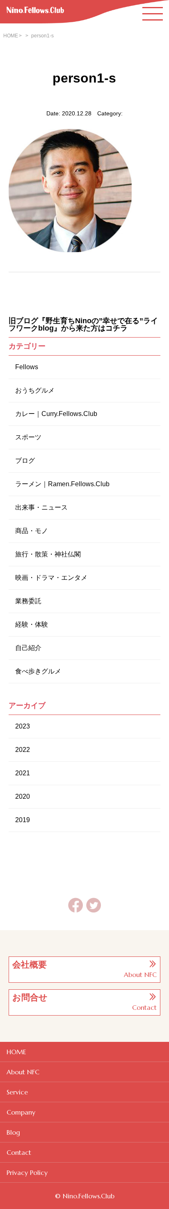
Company (21, 1112)
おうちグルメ (35, 390)
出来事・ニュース (41, 507)
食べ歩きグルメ (38, 671)
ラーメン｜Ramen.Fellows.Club (62, 483)
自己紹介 (28, 647)
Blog (13, 1132)
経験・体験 (31, 624)
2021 (22, 773)
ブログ (25, 460)
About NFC (23, 1072)
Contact (19, 1152)
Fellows (26, 366)
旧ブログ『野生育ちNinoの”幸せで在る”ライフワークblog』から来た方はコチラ (83, 324)
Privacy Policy (27, 1172)
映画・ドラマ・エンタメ (51, 577)
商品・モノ (31, 530)
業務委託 (28, 601)
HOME (10, 36)
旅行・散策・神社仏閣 (48, 554)
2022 (22, 749)
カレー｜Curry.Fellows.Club (56, 413)
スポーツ (28, 437)
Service (17, 1092)
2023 (22, 726)
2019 (22, 819)
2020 (22, 796)
